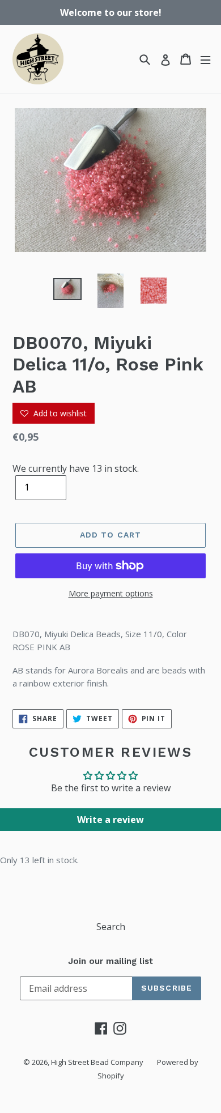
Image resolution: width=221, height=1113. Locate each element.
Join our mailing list (110, 961)
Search (110, 926)
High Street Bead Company (97, 1062)
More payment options (111, 593)
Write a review (110, 819)
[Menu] (205, 59)
